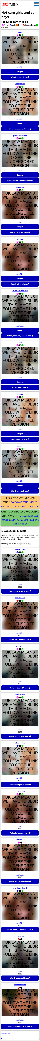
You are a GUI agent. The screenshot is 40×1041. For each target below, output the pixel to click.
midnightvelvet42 (20, 888)
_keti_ (20, 342)
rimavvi (20, 32)
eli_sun (20, 239)
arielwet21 (20, 646)
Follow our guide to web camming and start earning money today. (20, 519)
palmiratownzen (20, 135)
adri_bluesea (20, 598)
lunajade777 (20, 839)
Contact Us (5, 1033)
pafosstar (20, 187)
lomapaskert (20, 84)
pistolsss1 (20, 936)
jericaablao (20, 791)
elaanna (20, 394)
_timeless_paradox (20, 291)
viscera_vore (20, 694)
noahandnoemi (20, 985)
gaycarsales (20, 549)
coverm (20, 446)
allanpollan (20, 743)
